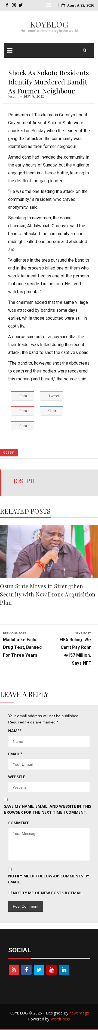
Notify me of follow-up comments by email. (48, 878)
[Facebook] (26, 970)
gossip (9, 453)
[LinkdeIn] (64, 970)
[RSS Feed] (14, 970)
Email (15, 753)
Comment (18, 822)
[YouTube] (51, 970)
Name (15, 730)
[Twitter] (39, 970)
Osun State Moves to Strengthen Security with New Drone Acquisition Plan (48, 594)
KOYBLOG (49, 24)
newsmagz (79, 1013)
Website (16, 776)
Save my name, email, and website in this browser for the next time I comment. (47, 809)
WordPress (60, 1019)
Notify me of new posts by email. (48, 892)
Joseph (13, 96)
